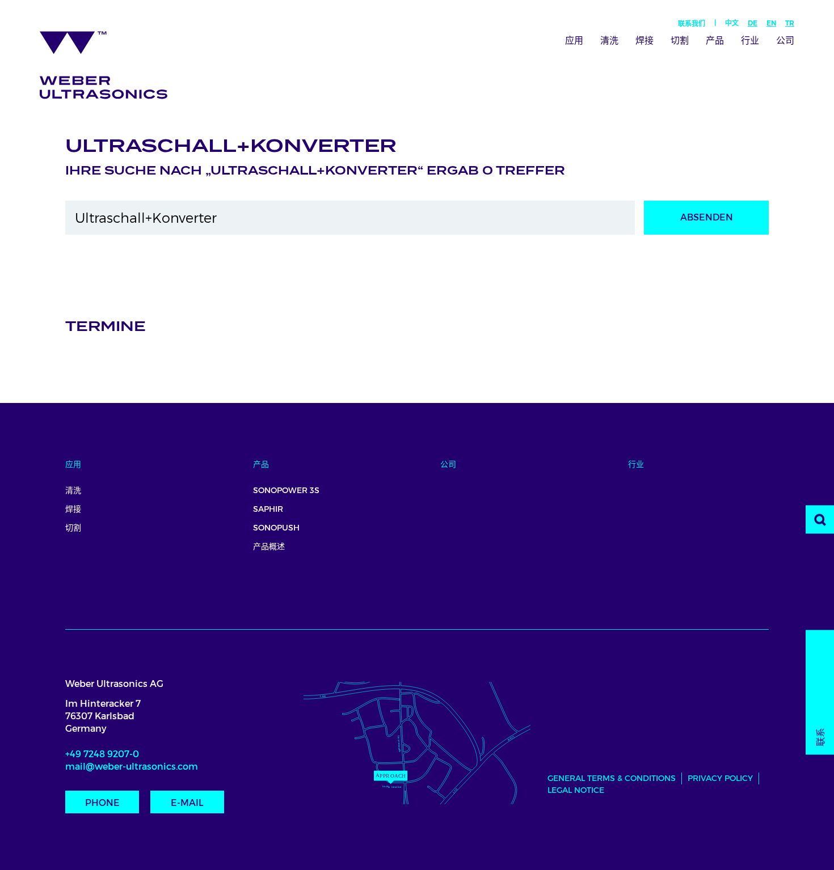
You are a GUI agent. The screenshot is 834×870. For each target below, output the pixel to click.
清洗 (609, 40)
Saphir (268, 509)
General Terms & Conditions (611, 778)
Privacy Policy (720, 778)
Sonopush (276, 528)
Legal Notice (575, 790)
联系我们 (691, 24)
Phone (102, 802)
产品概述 (269, 546)
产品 (715, 40)
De (752, 23)
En (771, 23)
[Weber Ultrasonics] (111, 60)
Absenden (706, 217)
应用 (574, 40)
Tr (789, 23)
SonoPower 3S (286, 490)
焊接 (644, 40)
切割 (680, 40)
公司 (785, 40)
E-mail (187, 802)
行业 (750, 40)
